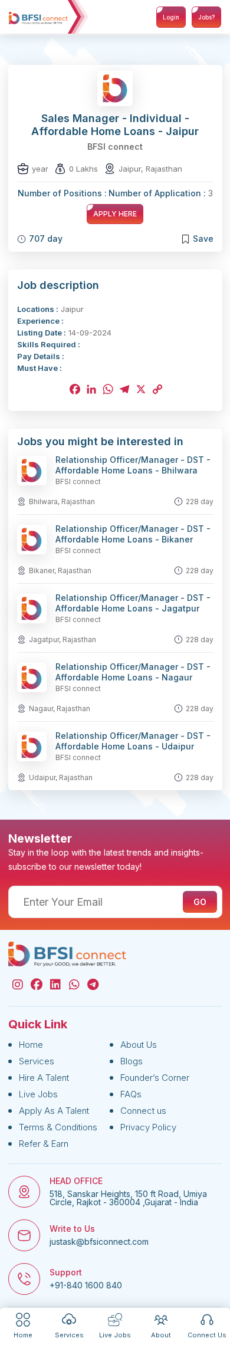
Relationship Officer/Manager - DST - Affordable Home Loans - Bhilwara (133, 465)
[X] (140, 389)
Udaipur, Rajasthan (61, 777)
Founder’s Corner (154, 1077)
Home (31, 1044)
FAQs (131, 1094)
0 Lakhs (83, 168)
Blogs (131, 1061)
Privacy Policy (148, 1127)
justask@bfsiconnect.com (99, 1242)
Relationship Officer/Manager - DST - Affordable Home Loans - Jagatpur (133, 603)
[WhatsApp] (107, 389)
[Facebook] (74, 389)
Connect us (143, 1110)
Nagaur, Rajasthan (59, 708)
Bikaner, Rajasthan (60, 570)
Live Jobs (38, 1094)
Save (203, 239)
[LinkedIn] (90, 389)
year (40, 168)
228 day (199, 501)
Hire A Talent (44, 1077)
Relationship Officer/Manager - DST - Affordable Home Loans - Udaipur (133, 741)
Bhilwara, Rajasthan (62, 501)
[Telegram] (123, 389)
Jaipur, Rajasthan (150, 168)
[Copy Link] (156, 389)
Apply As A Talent (54, 1110)
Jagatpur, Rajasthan (62, 639)
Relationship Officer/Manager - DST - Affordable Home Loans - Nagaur (133, 672)
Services (36, 1061)
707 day (46, 239)
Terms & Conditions (58, 1127)
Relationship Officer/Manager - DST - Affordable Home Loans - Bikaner (133, 534)
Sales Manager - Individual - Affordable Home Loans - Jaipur (115, 124)
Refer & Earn (43, 1143)
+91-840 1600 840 (86, 1285)
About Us (138, 1044)
